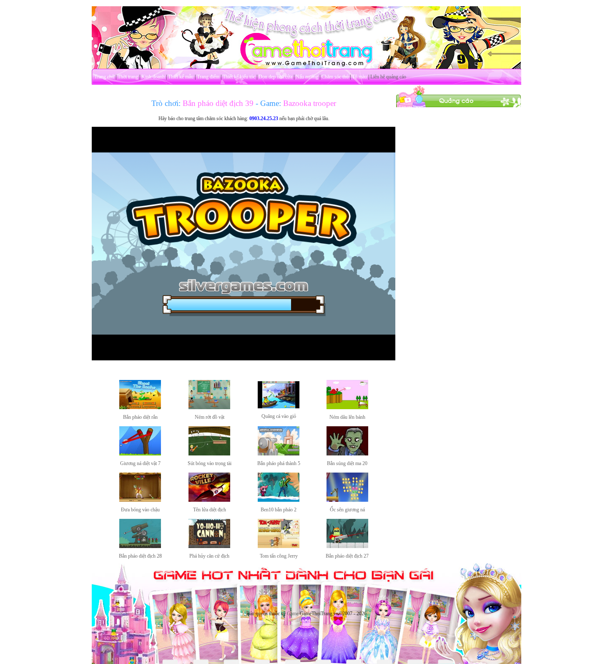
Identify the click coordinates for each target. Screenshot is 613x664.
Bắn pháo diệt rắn (140, 417)
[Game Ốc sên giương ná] (347, 500)
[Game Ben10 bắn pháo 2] (278, 500)
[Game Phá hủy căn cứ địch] (209, 546)
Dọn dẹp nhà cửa (275, 77)
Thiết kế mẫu (180, 77)
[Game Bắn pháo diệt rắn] (140, 407)
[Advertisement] (458, 233)
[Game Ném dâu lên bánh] (347, 407)
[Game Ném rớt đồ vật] (209, 407)
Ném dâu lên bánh (347, 417)
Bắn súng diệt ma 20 (347, 463)
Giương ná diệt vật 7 (140, 463)
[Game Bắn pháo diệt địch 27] (347, 546)
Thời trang (128, 77)
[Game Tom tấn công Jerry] (278, 546)
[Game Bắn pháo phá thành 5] (278, 454)
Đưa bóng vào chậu (140, 510)
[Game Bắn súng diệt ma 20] (347, 454)
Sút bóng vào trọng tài (209, 463)
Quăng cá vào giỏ (278, 416)
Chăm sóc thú (335, 77)
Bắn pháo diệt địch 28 (140, 556)
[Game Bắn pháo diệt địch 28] (140, 546)
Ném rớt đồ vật (209, 417)
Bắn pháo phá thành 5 (278, 463)
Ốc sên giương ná (347, 510)
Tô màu (359, 77)
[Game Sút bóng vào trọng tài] (209, 454)
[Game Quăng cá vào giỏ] (278, 407)
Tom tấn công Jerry (279, 556)
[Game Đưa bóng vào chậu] (140, 500)
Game (293, 613)
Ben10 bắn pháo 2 (278, 510)
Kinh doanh (153, 77)
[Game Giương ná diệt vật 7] (140, 454)
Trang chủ (104, 77)
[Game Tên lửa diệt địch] (209, 500)
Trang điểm (208, 77)
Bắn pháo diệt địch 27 (347, 556)
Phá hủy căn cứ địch (209, 556)
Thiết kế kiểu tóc (239, 77)
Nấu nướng (307, 77)
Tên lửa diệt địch (209, 510)
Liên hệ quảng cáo (388, 77)
